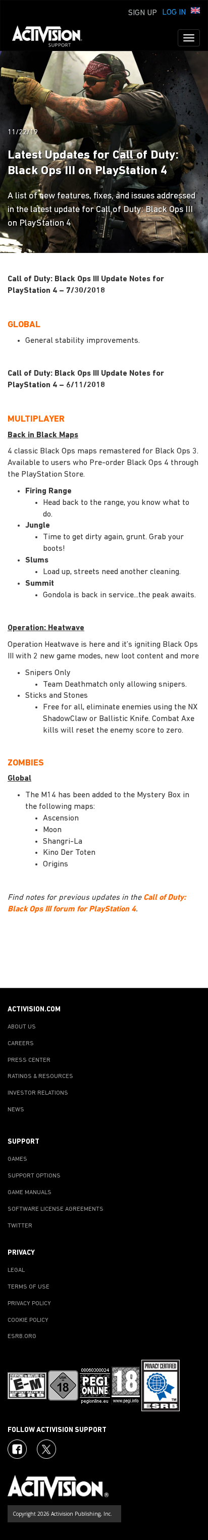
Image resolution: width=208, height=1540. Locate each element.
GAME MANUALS (29, 1193)
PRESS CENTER (29, 1060)
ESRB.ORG (22, 1336)
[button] (195, 12)
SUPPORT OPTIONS (34, 1176)
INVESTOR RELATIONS (38, 1093)
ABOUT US (22, 1027)
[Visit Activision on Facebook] (17, 1449)
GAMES (17, 1159)
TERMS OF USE (28, 1287)
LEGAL (16, 1270)
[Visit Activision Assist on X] (46, 1449)
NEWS (16, 1110)
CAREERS (21, 1044)
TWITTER (20, 1226)
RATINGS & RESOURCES (40, 1076)
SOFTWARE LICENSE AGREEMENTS (55, 1209)
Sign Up (142, 13)
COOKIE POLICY (28, 1320)
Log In (174, 13)
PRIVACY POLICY (29, 1304)
